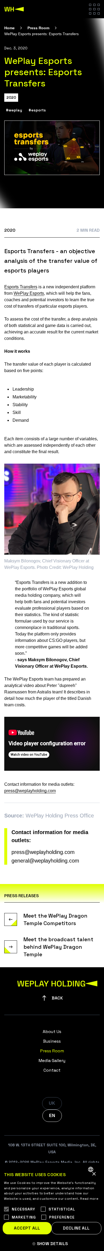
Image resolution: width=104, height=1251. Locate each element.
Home (9, 28)
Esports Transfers (20, 287)
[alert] (52, 1207)
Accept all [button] (27, 1228)
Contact (52, 1070)
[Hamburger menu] (94, 9)
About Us (52, 1031)
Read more (89, 1199)
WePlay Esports (29, 293)
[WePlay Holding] (14, 9)
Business (52, 1041)
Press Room (38, 28)
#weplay (14, 110)
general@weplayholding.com (45, 861)
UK (52, 1103)
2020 (11, 97)
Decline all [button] (76, 1228)
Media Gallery (52, 1060)
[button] (52, 1244)
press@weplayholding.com (30, 790)
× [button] (94, 1174)
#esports (37, 110)
